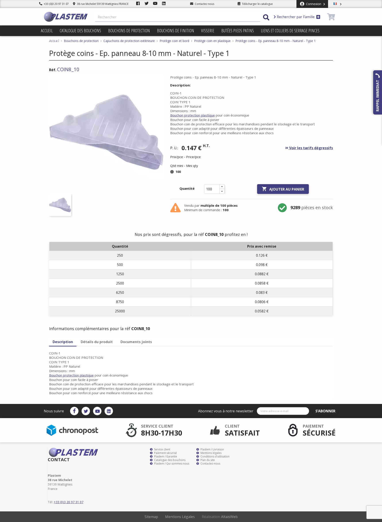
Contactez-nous (210, 463)
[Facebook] (74, 411)
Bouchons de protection (129, 31)
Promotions (51, 41)
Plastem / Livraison (212, 449)
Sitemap (151, 516)
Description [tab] (63, 341)
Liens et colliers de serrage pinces (290, 31)
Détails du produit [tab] (97, 341)
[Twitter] (86, 411)
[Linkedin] (109, 411)
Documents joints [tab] (136, 341)
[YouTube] (97, 411)
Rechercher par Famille (295, 16)
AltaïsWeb (229, 516)
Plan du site (207, 460)
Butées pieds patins (237, 31)
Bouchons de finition (175, 31)
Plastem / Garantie (165, 456)
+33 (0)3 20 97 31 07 (56, 4)
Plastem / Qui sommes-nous (171, 463)
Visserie (207, 31)
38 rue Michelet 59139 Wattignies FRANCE (102, 4)
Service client (161, 449)
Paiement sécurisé (165, 453)
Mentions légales (211, 453)
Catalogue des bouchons (80, 31)
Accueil (47, 31)
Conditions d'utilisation (214, 456)
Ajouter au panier (283, 189)
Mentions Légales (180, 516)
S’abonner (325, 411)
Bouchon (192, 115)
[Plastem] (66, 16)
